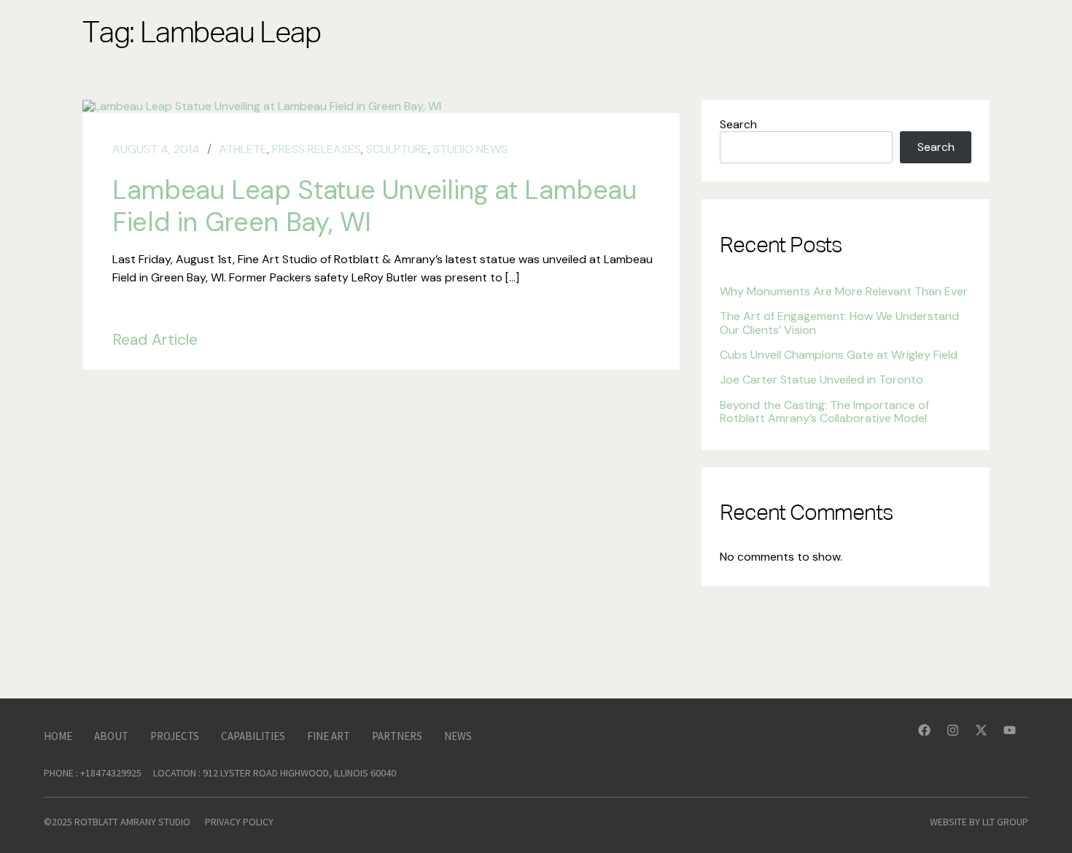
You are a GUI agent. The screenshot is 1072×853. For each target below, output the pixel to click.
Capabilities (253, 736)
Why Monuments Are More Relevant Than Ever (844, 291)
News (458, 736)
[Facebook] (930, 736)
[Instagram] (959, 736)
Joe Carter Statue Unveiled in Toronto (821, 379)
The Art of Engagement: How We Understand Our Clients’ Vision (839, 322)
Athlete (243, 149)
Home (58, 736)
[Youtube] (1015, 736)
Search (738, 124)
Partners (397, 736)
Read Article (155, 340)
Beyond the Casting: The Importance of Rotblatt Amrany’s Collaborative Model (824, 411)
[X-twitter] (987, 736)
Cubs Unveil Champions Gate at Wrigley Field (839, 354)
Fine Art (328, 736)
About (111, 736)
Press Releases (316, 149)
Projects (174, 736)
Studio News (470, 149)
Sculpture (397, 149)
